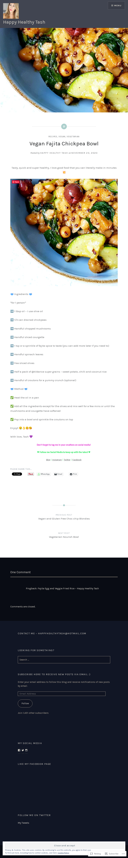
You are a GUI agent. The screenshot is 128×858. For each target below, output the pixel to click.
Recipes (53, 136)
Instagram (57, 460)
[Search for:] (64, 659)
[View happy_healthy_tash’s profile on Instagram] (26, 750)
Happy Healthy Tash (24, 22)
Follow (25, 703)
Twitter (67, 460)
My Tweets (23, 822)
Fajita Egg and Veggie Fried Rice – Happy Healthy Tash (68, 588)
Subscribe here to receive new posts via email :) (54, 674)
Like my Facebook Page (34, 763)
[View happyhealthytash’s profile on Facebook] (19, 750)
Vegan (62, 136)
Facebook (76, 460)
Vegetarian (73, 136)
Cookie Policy (63, 853)
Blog (48, 460)
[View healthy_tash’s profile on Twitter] (23, 750)
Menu (117, 5)
